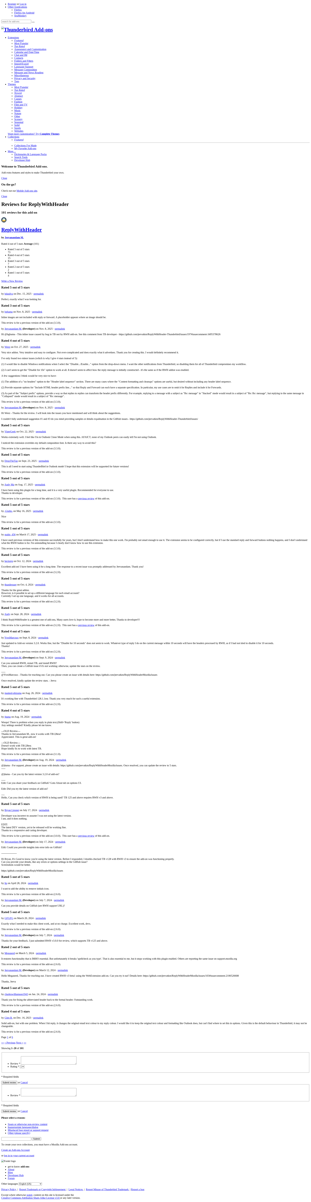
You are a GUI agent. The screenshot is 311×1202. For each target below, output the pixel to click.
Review (15, 1063)
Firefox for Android (24, 12)
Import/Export (21, 63)
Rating (14, 1066)
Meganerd (10, 953)
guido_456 (10, 534)
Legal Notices (76, 1189)
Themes (12, 84)
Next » (19, 1042)
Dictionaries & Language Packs (30, 154)
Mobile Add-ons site (27, 190)
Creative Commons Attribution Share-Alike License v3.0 (30, 1197)
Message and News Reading (28, 72)
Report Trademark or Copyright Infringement (42, 1189)
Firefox (18, 9)
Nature (17, 113)
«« (2, 1042)
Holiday (18, 107)
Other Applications (17, 7)
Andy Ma (9, 484)
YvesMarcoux (11, 637)
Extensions (13, 37)
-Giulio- (9, 511)
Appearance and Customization (30, 49)
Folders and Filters (23, 61)
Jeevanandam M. (14, 237)
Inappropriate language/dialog (23, 1127)
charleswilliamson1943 (16, 994)
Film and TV (21, 104)
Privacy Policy (9, 1189)
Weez (7, 347)
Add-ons (43, 29)
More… (12, 151)
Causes (18, 98)
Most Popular (21, 43)
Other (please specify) (19, 1133)
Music (17, 110)
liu (6, 883)
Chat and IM (20, 55)
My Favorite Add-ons (25, 148)
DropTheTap (11, 461)
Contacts (18, 58)
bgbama (9, 311)
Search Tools (21, 157)
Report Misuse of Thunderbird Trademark (107, 1189)
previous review (86, 498)
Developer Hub (22, 160)
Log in (23, 4)
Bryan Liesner (12, 810)
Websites (18, 131)
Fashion (18, 101)
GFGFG (9, 918)
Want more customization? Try (33, 133)
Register (12, 4)
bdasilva (9, 293)
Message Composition (25, 69)
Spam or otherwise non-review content (27, 1124)
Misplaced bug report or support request (28, 1130)
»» (25, 1042)
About (11, 1169)
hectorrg (9, 561)
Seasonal (18, 122)
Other (17, 116)
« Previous (10, 1042)
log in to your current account (19, 1155)
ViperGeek (10, 431)
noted (29, 1195)
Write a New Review (12, 281)
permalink (39, 293)
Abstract (18, 96)
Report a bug (137, 1189)
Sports (17, 128)
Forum (11, 1178)
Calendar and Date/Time (26, 52)
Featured (18, 40)
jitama (8, 716)
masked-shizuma (13, 693)
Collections (13, 136)
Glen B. (9, 1017)
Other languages (9, 1183)
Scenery (18, 119)
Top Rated (19, 46)
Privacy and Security (24, 78)
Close (4, 178)
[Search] (33, 22)
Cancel (24, 1082)
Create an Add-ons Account (15, 1150)
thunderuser (11, 584)
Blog (10, 1172)
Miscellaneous (21, 75)
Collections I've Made (25, 145)
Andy (7, 614)
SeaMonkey (20, 15)
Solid (17, 125)
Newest (18, 93)
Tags (16, 81)
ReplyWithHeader (21, 230)
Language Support (23, 66)
